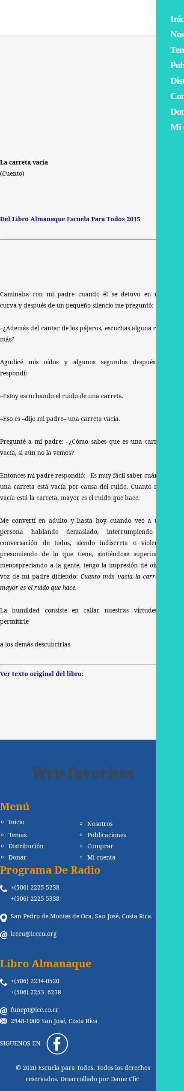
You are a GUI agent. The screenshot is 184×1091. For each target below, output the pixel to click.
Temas (18, 835)
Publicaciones (106, 835)
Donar (18, 857)
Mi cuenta (101, 857)
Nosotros (100, 824)
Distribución (26, 846)
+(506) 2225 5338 (35, 898)
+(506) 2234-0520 (35, 981)
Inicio (16, 822)
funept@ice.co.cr (35, 1010)
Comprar (100, 846)
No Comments (139, 114)
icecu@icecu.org (34, 933)
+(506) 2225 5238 (35, 887)
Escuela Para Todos (37, 114)
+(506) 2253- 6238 (36, 992)
